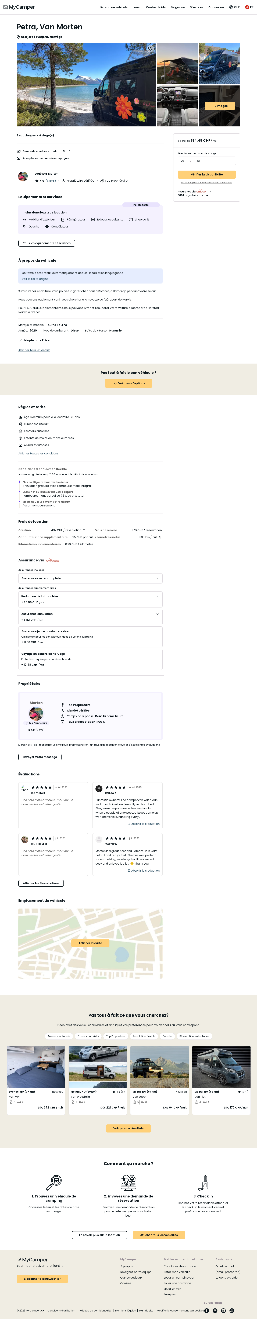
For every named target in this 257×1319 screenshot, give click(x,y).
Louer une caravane (177, 1283)
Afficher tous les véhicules (159, 1235)
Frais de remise (106, 530)
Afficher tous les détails (34, 350)
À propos (126, 1266)
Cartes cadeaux (131, 1278)
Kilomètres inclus (107, 537)
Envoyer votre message (40, 757)
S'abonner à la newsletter (42, 1279)
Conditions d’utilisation (61, 1310)
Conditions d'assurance (180, 1266)
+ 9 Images (220, 106)
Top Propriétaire (116, 1036)
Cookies (125, 1283)
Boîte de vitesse (96, 331)
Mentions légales (125, 1310)
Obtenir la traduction (145, 824)
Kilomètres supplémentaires (39, 544)
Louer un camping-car (179, 1278)
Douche (167, 1036)
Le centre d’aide (227, 1278)
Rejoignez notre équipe (136, 1272)
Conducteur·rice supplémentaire (42, 537)
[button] (234, 7)
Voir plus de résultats (128, 1128)
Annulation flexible (144, 1036)
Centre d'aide (156, 7)
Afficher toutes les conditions (38, 453)
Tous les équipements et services (47, 243)
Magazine (178, 7)
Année (22, 331)
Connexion (216, 7)
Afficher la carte (90, 943)
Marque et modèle (31, 325)
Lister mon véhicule (113, 7)
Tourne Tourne (56, 325)
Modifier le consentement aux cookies (180, 1310)
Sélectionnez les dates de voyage (197, 153)
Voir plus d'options (131, 383)
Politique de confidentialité (95, 1310)
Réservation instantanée (194, 1036)
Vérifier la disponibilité (207, 174)
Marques (170, 1294)
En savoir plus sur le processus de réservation (206, 182)
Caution (24, 530)
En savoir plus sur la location (99, 1235)
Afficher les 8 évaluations (41, 883)
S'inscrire (196, 7)
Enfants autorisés (88, 1036)
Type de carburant (55, 331)
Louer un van (172, 1289)
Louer (137, 7)
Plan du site (146, 1310)
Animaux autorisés (59, 1036)
